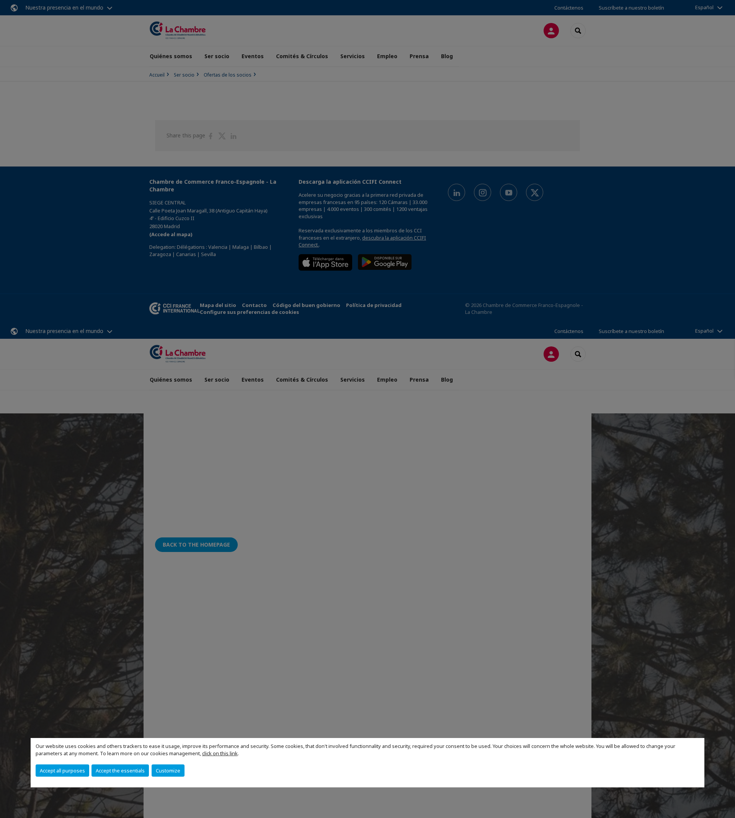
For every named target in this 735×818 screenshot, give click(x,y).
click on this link (220, 753)
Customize (168, 770)
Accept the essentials (120, 770)
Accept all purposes (62, 770)
